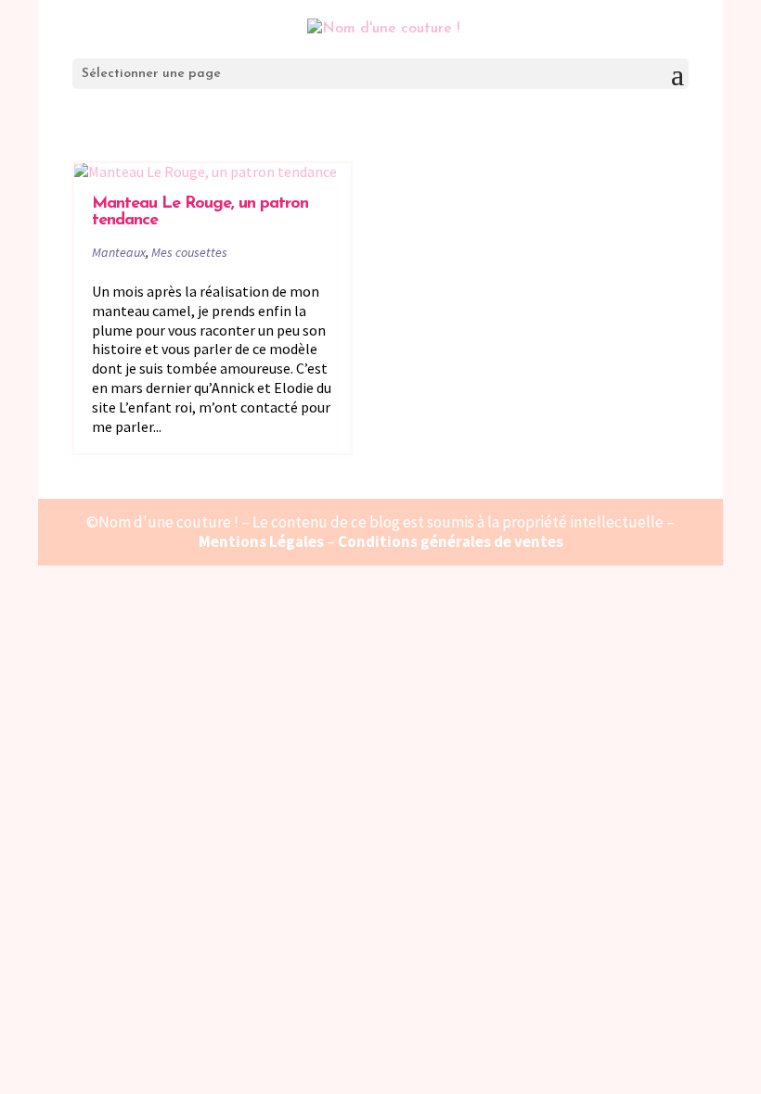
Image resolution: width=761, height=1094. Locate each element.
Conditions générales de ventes (450, 541)
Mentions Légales (261, 541)
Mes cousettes (189, 252)
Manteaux (119, 252)
